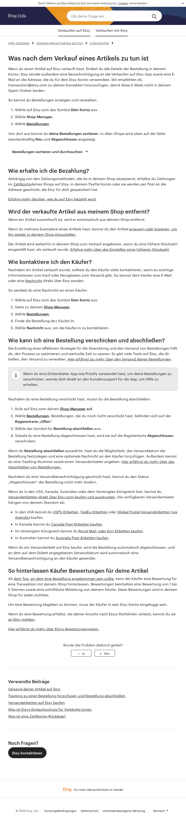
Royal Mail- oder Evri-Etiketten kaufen (110, 530)
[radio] (81, 653)
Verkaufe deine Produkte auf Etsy (59, 43)
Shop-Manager (73, 408)
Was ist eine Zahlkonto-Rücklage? (37, 716)
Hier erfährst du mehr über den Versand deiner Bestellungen (119, 359)
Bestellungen (38, 415)
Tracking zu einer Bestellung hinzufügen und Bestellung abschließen (66, 695)
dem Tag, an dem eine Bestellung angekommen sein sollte (64, 578)
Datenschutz (89, 811)
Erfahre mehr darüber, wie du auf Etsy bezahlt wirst (52, 199)
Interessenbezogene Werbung (124, 811)
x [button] (182, 3)
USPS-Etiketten (65, 511)
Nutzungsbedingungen (60, 811)
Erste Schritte (99, 43)
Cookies (123, 3)
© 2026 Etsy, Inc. (27, 811)
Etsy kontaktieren (27, 752)
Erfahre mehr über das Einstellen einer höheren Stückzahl (119, 249)
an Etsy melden (21, 619)
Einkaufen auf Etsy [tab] (74, 30)
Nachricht (33, 280)
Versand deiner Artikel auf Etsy (34, 689)
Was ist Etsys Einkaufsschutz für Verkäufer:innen (50, 709)
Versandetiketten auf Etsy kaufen (36, 702)
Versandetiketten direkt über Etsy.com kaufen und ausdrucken (61, 496)
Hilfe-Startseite (18, 43)
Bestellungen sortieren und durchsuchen (47, 151)
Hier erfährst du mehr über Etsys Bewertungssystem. (53, 628)
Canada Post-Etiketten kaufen (76, 524)
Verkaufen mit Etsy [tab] (111, 30)
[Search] (155, 15)
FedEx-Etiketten (94, 511)
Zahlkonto (22, 184)
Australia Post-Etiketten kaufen (82, 537)
